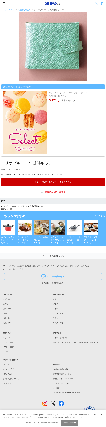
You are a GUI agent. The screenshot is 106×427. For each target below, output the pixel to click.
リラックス (57, 318)
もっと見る (100, 215)
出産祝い (6, 313)
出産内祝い (7, 318)
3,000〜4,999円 (8, 342)
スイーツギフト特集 (60, 337)
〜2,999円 (6, 337)
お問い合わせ (8, 374)
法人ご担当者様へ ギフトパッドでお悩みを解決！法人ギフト (75, 342)
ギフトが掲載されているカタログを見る (53, 181)
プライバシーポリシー (61, 383)
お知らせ (6, 364)
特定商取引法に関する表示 (63, 378)
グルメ (55, 304)
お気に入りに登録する (55, 191)
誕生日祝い (7, 299)
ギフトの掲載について (11, 378)
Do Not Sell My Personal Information (42, 422)
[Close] (102, 415)
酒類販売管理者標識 (60, 369)
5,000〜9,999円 (8, 347)
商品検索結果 (24, 9)
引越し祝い (7, 322)
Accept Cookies (69, 422)
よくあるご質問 (8, 369)
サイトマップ (8, 383)
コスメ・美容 (58, 322)
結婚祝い (6, 304)
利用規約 (56, 364)
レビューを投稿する (56, 276)
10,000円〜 (7, 351)
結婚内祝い (7, 308)
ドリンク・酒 (58, 313)
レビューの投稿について (12, 269)
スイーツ (56, 308)
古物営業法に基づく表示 (62, 374)
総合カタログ (58, 299)
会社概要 (56, 388)
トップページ (8, 9)
